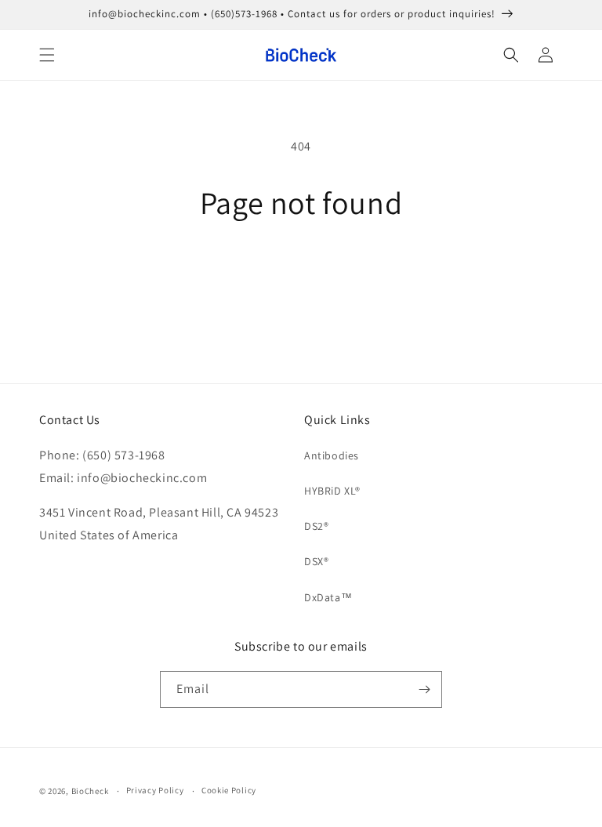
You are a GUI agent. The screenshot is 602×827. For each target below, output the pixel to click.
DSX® (316, 561)
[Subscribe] (424, 689)
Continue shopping (301, 271)
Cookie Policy (228, 790)
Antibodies (331, 455)
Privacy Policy (155, 790)
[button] (47, 55)
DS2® (316, 526)
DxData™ (328, 597)
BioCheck (90, 790)
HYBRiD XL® (332, 491)
